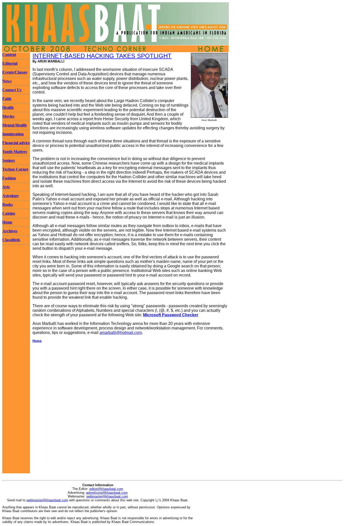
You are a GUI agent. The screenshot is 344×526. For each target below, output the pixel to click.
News (7, 81)
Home (7, 222)
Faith (6, 99)
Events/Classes (14, 72)
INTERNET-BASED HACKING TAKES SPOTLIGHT (101, 55)
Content (9, 54)
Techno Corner (15, 169)
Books (7, 204)
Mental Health (14, 125)
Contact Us (11, 90)
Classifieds (11, 240)
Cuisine (8, 213)
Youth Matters (14, 151)
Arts (6, 187)
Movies (8, 116)
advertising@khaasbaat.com (107, 492)
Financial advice (16, 143)
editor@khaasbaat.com (106, 489)
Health (8, 107)
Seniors (8, 160)
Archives (9, 231)
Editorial (9, 63)
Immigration (13, 134)
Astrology (10, 196)
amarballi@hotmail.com (120, 332)
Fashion (9, 178)
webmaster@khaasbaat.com (107, 496)
